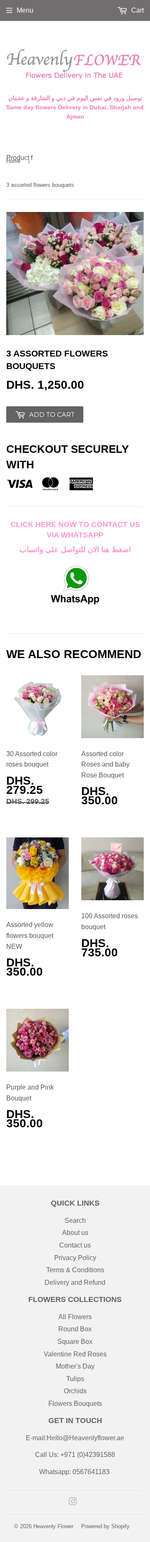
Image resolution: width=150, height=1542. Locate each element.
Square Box (75, 1341)
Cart (137, 10)
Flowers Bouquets (75, 1403)
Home (13, 161)
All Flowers (75, 1316)
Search (75, 1220)
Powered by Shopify (105, 1526)
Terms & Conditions (75, 1269)
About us (75, 1232)
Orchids (75, 1391)
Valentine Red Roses (75, 1354)
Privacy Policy (75, 1257)
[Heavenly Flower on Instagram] (73, 1502)
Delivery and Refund (75, 1282)
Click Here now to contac (66, 524)
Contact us (75, 1245)
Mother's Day (75, 1366)
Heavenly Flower (53, 1526)
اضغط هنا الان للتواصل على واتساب (75, 549)
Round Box (75, 1329)
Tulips (75, 1378)
